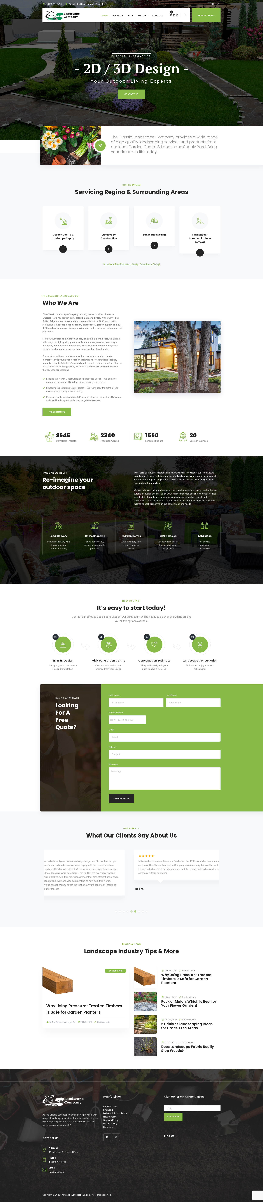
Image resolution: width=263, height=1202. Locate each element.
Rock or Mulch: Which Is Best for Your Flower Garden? (188, 1003)
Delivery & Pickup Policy (115, 1113)
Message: (113, 764)
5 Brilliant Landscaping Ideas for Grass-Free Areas (187, 1026)
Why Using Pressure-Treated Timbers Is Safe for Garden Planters (186, 979)
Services (118, 15)
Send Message (121, 798)
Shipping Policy (110, 1120)
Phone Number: (116, 712)
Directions (108, 1127)
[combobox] (112, 720)
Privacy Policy (110, 1123)
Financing (108, 1110)
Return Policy (109, 1116)
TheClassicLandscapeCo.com (76, 1194)
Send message (56, 1172)
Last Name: (171, 695)
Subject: (113, 747)
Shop (131, 15)
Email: (111, 729)
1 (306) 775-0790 (57, 1162)
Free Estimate (206, 15)
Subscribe (173, 1117)
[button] (116, 911)
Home (105, 15)
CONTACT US (131, 94)
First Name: (114, 695)
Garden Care (116, 971)
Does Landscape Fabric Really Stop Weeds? (187, 1048)
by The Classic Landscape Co (62, 1022)
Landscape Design (154, 234)
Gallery (143, 15)
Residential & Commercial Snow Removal (200, 238)
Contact (158, 15)
